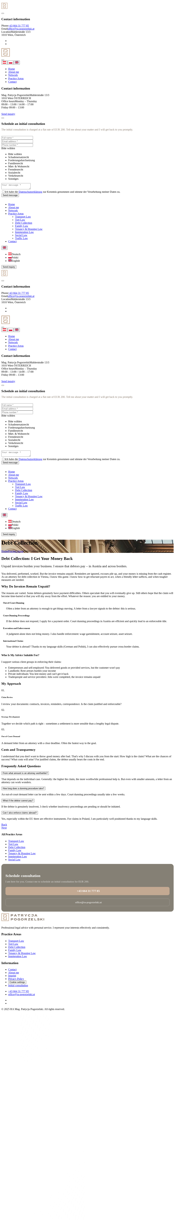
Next (4, 827)
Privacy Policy (16, 978)
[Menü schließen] (2, 13)
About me (13, 71)
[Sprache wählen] (4, 248)
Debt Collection (16, 847)
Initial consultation (18, 985)
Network (13, 75)
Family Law (14, 850)
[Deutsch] (4, 63)
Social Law (14, 859)
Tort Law (13, 844)
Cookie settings (17, 982)
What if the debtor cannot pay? (18, 800)
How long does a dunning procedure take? (23, 788)
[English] (17, 63)
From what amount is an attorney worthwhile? (25, 773)
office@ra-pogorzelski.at (21, 28)
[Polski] (11, 63)
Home (11, 68)
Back (4, 824)
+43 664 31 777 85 (18, 25)
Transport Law (16, 841)
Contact (12, 81)
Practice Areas (16, 78)
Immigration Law (17, 856)
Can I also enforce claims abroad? (20, 812)
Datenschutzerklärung (30, 191)
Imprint (12, 975)
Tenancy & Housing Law (22, 853)
